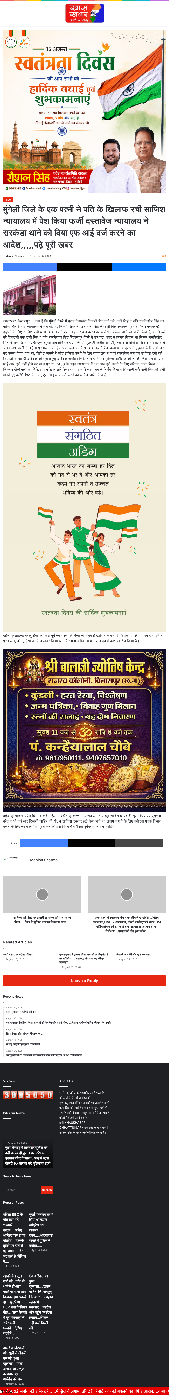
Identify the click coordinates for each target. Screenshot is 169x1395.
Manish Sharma (15, 256)
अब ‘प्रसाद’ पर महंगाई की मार (18, 954)
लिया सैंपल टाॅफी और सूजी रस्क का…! (134, 954)
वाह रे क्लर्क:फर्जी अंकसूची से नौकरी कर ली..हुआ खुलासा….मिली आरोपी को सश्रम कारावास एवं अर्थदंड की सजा (14, 1363)
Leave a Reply (84, 980)
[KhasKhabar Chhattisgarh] (84, 13)
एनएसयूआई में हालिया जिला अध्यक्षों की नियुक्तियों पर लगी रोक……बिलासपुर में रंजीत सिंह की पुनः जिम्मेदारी (83, 958)
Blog (8, 199)
